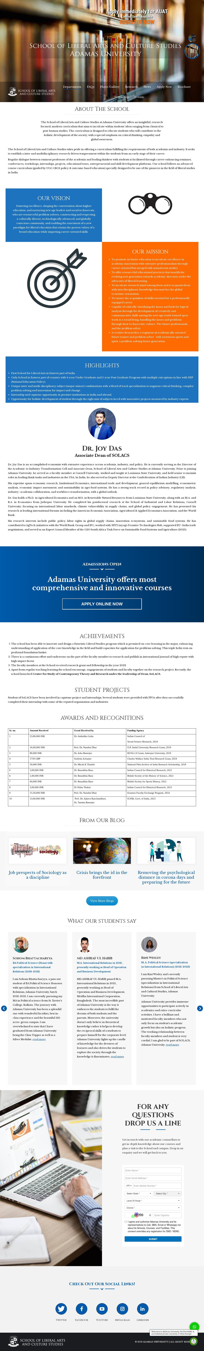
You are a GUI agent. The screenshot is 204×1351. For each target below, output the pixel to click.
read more (39, 1039)
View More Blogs (102, 900)
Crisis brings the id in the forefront (101, 875)
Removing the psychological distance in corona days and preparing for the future (166, 877)
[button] (194, 1327)
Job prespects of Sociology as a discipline (38, 875)
